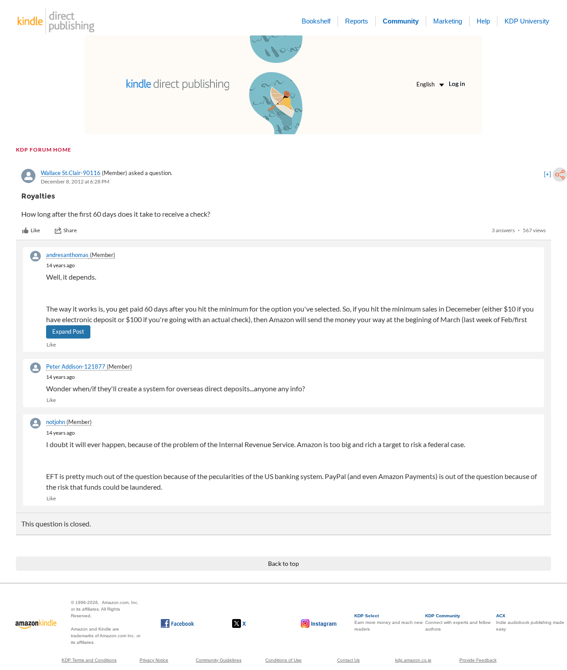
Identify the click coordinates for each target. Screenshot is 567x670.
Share (70, 230)
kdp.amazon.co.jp (413, 660)
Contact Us (348, 660)
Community (401, 21)
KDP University (527, 21)
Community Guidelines (218, 660)
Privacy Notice (154, 660)
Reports (356, 21)
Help (483, 21)
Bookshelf (316, 21)
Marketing (447, 21)
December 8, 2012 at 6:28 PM (75, 181)
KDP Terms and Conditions (89, 660)
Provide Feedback (478, 660)
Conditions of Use (283, 660)
